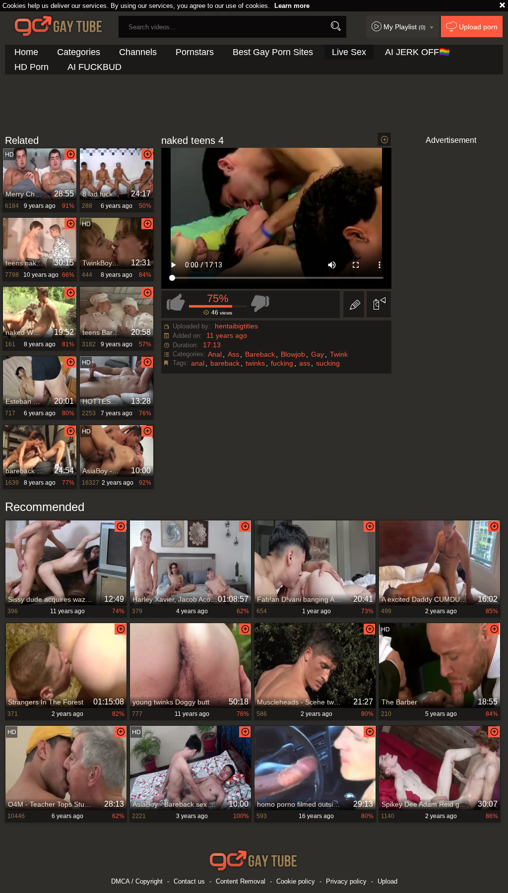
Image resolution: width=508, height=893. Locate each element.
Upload (387, 881)
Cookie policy (295, 881)
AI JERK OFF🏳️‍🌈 (417, 52)
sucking (328, 363)
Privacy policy (346, 881)
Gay (317, 354)
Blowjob (293, 354)
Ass (233, 354)
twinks (255, 363)
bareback (225, 363)
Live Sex (349, 52)
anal (197, 363)
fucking (282, 363)
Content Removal (240, 881)
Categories (78, 52)
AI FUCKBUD (94, 67)
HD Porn (31, 67)
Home (26, 52)
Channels (138, 52)
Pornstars (195, 52)
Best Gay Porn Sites (273, 52)
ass (304, 363)
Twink (339, 354)
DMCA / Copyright (137, 881)
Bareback (260, 354)
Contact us (189, 881)
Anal (215, 354)
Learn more (292, 5)
